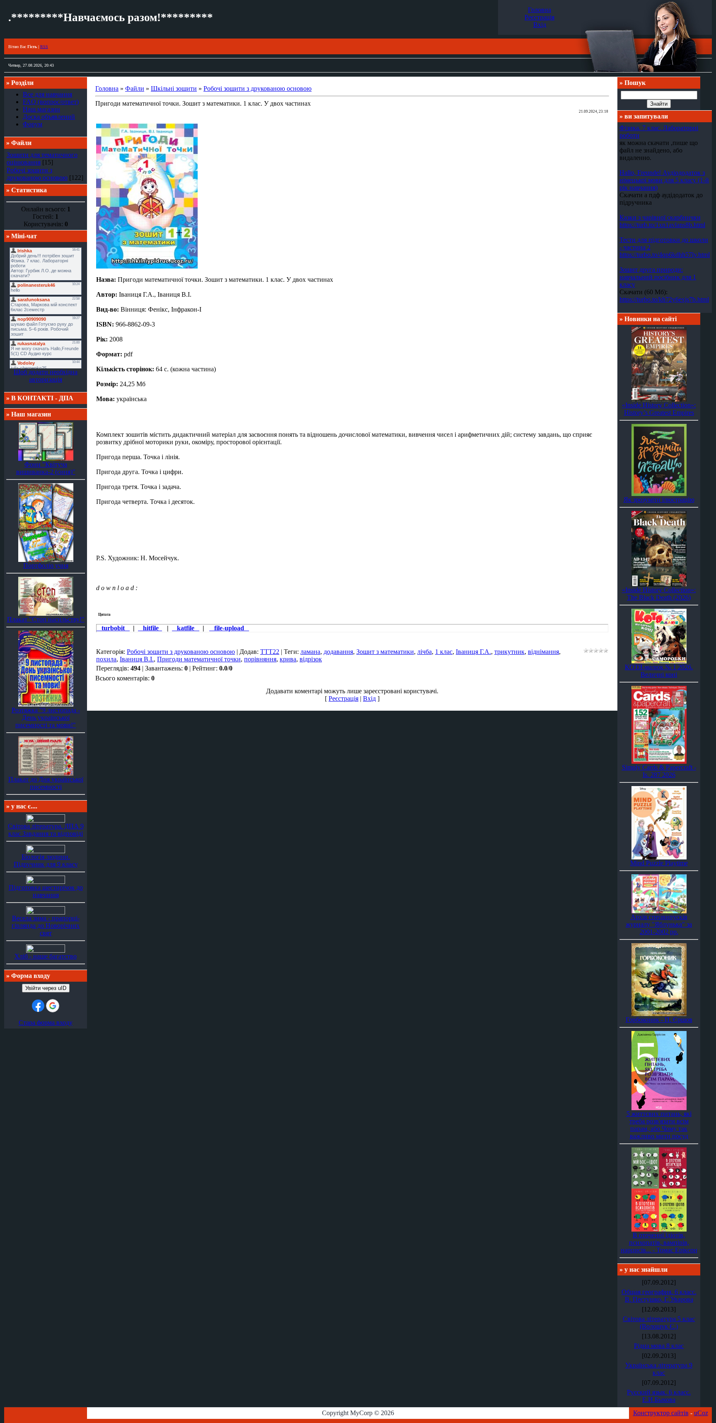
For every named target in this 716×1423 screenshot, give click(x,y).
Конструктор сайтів (661, 1412)
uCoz (701, 1412)
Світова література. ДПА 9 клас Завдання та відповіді (46, 830)
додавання (338, 651)
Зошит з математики (385, 651)
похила (106, 659)
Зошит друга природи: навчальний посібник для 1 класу (657, 277)
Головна (539, 9)
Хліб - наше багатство (46, 956)
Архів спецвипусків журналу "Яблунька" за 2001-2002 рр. (659, 924)
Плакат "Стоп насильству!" (46, 619)
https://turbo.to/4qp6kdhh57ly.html (664, 254)
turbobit (113, 628)
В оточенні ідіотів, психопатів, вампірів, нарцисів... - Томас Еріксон (659, 1243)
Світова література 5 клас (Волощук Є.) (659, 1322)
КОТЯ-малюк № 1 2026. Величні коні (659, 670)
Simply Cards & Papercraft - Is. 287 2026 (659, 771)
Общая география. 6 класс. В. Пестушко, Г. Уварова (659, 1295)
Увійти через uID (45, 988)
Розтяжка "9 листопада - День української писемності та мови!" (46, 717)
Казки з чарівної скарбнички (660, 217)
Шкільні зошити (174, 88)
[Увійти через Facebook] (38, 1005)
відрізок (311, 659)
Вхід (539, 24)
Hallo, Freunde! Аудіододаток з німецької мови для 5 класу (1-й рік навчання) (664, 180)
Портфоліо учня (45, 565)
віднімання (543, 651)
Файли (134, 88)
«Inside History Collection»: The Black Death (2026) (659, 593)
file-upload (229, 628)
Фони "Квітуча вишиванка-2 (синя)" (45, 468)
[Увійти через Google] (52, 1005)
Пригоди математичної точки (199, 659)
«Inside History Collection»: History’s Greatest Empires (659, 409)
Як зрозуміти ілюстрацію (659, 499)
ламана (310, 651)
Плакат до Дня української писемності (45, 783)
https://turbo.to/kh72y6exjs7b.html (664, 299)
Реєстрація (539, 17)
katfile (185, 628)
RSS (44, 46)
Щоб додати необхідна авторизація (45, 375)
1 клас (443, 651)
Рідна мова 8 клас (659, 1345)
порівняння (260, 659)
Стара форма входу (46, 1022)
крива (288, 659)
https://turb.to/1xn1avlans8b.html (662, 224)
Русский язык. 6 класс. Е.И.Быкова (659, 1396)
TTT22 (269, 651)
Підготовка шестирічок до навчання (46, 891)
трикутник (509, 651)
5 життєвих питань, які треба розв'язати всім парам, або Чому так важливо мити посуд (659, 1125)
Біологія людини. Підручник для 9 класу (46, 860)
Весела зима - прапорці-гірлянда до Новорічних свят (46, 926)
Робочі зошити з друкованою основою (37, 174)
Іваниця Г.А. (473, 651)
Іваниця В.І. (137, 659)
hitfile (150, 628)
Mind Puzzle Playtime (659, 862)
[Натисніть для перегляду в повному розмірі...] (147, 266)
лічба (424, 651)
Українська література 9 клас (658, 1369)
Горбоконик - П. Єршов (659, 1019)
